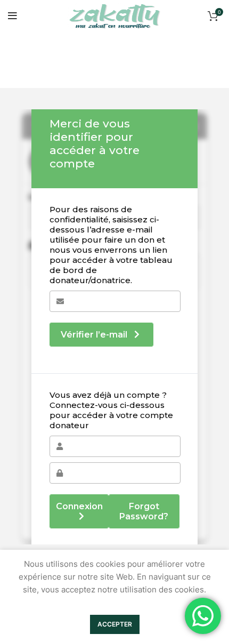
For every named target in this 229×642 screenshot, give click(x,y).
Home (17, 73)
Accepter (114, 624)
